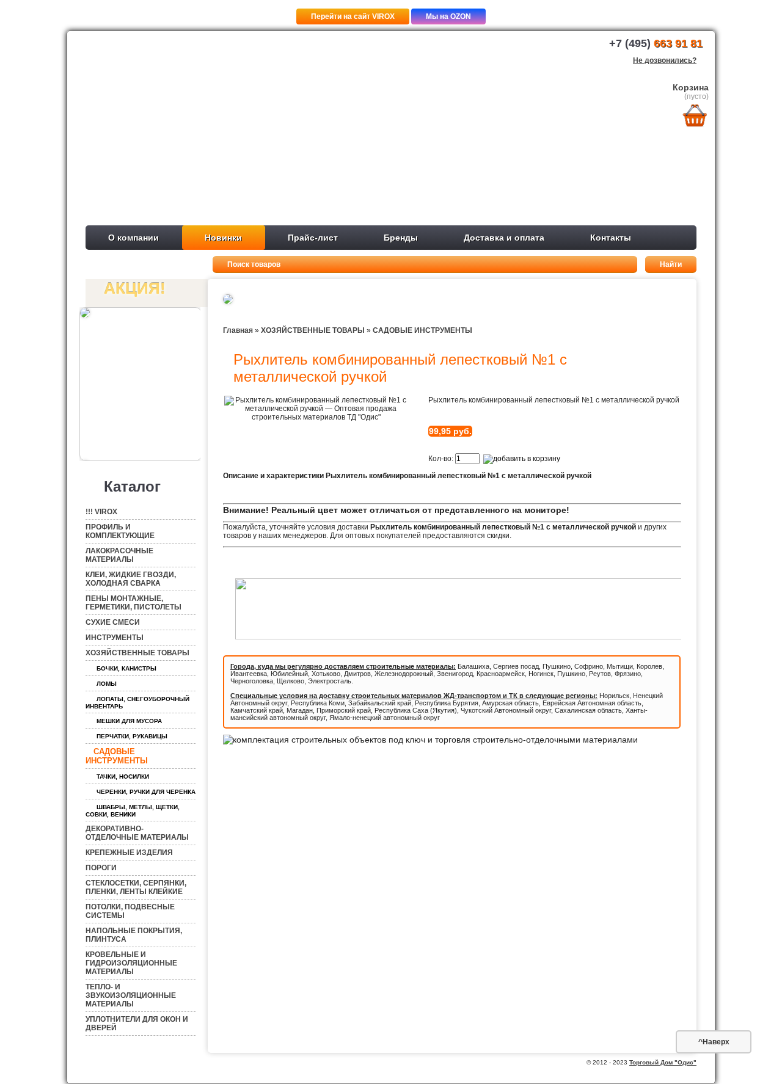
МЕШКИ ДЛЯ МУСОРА (129, 721)
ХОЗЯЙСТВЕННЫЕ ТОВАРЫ (137, 653)
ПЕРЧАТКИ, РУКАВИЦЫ (132, 736)
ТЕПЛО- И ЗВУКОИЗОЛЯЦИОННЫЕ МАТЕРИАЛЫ (131, 995)
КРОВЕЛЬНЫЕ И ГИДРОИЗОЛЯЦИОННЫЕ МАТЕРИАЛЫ (131, 963)
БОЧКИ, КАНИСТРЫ (126, 668)
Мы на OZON (448, 16)
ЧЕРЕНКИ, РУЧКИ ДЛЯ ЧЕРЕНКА (146, 791)
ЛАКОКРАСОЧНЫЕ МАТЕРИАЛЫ (119, 555)
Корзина (691, 87)
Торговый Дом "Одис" (662, 1062)
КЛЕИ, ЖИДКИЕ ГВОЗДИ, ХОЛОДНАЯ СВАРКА (131, 578)
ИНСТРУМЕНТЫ (115, 637)
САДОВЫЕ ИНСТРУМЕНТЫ (117, 756)
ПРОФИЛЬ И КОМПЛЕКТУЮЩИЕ (120, 531)
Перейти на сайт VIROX (353, 16)
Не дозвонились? (664, 60)
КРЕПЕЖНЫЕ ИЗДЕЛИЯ (129, 852)
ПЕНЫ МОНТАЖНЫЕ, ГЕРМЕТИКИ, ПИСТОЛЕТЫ (133, 602)
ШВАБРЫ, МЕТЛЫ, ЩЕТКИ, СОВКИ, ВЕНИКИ (133, 811)
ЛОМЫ (107, 683)
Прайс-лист (313, 237)
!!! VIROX (101, 511)
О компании (133, 237)
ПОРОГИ (101, 868)
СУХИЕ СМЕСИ (113, 622)
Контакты (610, 237)
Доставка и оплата (504, 237)
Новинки (223, 237)
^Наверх (713, 1042)
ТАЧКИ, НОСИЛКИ (123, 776)
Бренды (401, 237)
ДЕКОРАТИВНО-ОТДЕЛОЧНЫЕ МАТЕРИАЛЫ (137, 833)
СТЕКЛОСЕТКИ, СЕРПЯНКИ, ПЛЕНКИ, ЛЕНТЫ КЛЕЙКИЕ (136, 887)
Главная (238, 330)
